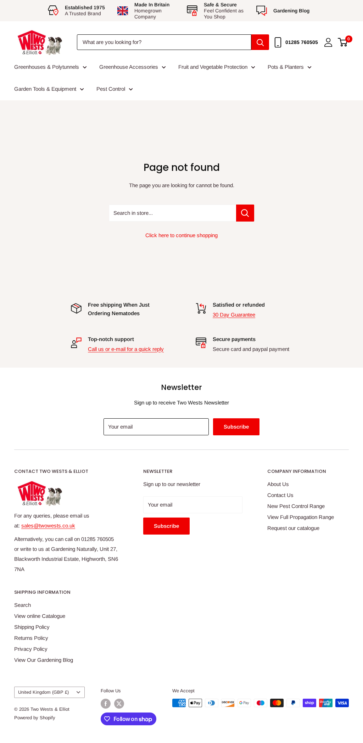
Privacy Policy (31, 649)
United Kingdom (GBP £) (43, 692)
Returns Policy (31, 638)
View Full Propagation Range (300, 517)
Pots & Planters (286, 67)
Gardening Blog (291, 10)
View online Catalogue (39, 616)
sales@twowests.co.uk (48, 526)
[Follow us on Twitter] (119, 704)
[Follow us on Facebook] (106, 704)
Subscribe (236, 427)
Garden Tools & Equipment (45, 89)
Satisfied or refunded (239, 305)
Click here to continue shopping (181, 235)
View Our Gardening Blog (43, 660)
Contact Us (280, 495)
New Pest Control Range (296, 506)
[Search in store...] (245, 213)
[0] (343, 42)
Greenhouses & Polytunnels (46, 67)
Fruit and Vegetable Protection (212, 67)
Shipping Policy (32, 627)
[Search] (260, 42)
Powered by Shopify (34, 717)
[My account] (328, 42)
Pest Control (110, 89)
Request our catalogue (293, 528)
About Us (278, 484)
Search (22, 605)
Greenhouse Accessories (128, 67)
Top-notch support (111, 339)
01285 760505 (301, 42)
